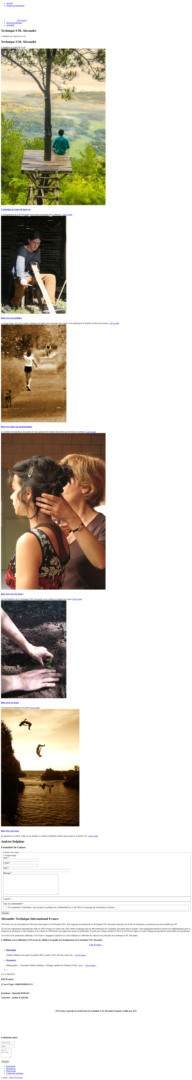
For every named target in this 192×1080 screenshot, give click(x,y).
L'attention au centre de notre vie (15, 209)
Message (7, 873)
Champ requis (9, 855)
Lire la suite (67, 214)
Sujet (6, 868)
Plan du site (11, 1071)
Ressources (11, 960)
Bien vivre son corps (10, 831)
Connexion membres (14, 1073)
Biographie (11, 950)
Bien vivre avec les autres (12, 594)
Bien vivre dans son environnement (16, 427)
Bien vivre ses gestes (10, 703)
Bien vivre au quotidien (11, 318)
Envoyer (5, 913)
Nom (6, 858)
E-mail (6, 863)
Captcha (7, 899)
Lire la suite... (96, 944)
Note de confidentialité (13, 904)
